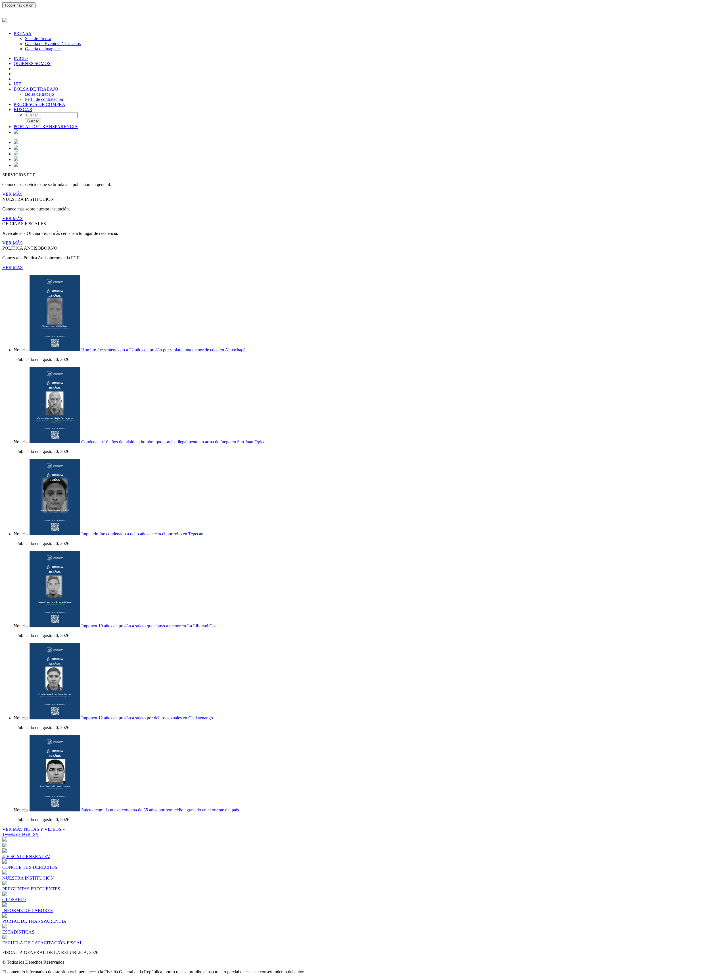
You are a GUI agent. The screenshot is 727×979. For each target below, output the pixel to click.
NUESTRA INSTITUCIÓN (28, 878)
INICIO (21, 58)
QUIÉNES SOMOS (32, 63)
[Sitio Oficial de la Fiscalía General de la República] (363, 19)
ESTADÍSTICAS (18, 932)
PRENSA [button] (23, 33)
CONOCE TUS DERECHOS (29, 867)
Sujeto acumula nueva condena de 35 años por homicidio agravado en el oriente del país (160, 809)
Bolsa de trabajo (39, 94)
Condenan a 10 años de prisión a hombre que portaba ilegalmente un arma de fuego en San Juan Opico (173, 441)
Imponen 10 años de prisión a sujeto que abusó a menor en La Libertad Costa (150, 625)
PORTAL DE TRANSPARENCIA (46, 126)
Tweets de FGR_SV (20, 834)
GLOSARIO (14, 899)
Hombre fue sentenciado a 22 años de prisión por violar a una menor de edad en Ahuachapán (164, 349)
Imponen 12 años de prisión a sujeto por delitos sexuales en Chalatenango (147, 717)
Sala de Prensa (38, 38)
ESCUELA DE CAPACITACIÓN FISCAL (42, 942)
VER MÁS (12, 194)
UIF (17, 84)
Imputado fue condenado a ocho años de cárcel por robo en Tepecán (142, 533)
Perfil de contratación (44, 99)
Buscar (33, 121)
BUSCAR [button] (23, 109)
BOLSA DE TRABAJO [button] (36, 89)
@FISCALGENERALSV (26, 856)
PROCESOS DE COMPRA (39, 104)
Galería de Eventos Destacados (53, 43)
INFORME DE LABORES (27, 910)
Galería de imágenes (43, 48)
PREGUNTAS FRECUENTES (31, 888)
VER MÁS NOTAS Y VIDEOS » (33, 829)
